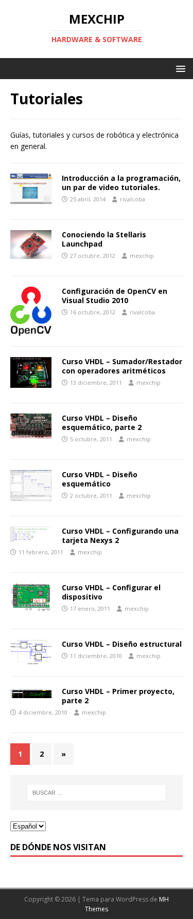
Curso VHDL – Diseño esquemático (99, 479)
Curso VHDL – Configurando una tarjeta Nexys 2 (120, 535)
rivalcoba (132, 199)
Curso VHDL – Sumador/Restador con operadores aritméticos (122, 366)
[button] (178, 68)
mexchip (142, 255)
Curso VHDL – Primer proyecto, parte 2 (118, 695)
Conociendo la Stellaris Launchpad (104, 239)
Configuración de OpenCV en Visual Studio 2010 (114, 295)
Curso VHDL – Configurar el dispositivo (111, 592)
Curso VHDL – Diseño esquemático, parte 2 (102, 422)
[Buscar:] (96, 792)
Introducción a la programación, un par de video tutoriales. (121, 182)
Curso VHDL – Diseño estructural (122, 644)
